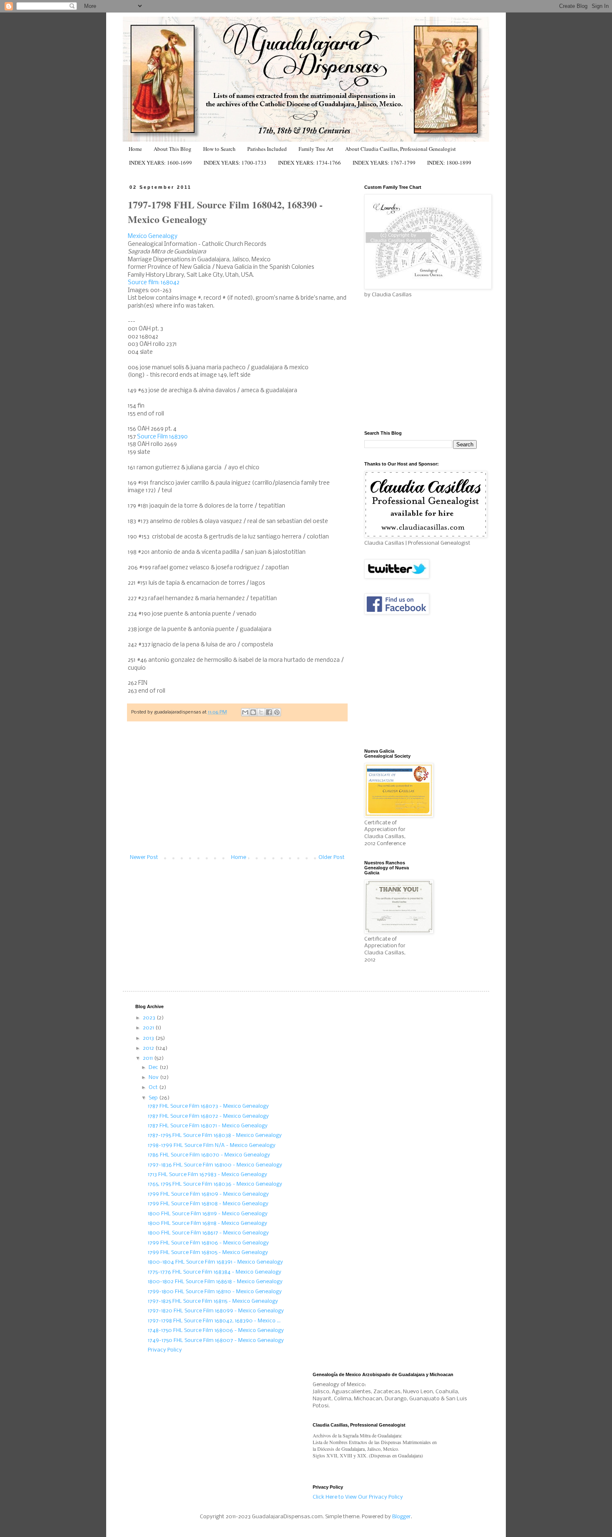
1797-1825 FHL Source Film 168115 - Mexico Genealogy (213, 1301)
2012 (149, 1048)
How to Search (219, 149)
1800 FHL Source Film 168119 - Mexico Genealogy (208, 1214)
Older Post (331, 857)
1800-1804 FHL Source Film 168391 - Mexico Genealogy (215, 1262)
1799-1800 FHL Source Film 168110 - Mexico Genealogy (215, 1291)
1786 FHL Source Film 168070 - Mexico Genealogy (209, 1155)
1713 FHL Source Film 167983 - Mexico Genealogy (207, 1174)
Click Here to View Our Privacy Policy (358, 1497)
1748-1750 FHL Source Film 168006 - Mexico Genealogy (216, 1330)
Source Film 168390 (162, 437)
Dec (154, 1067)
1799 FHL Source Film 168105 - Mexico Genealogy (208, 1252)
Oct (154, 1087)
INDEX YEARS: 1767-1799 (384, 162)
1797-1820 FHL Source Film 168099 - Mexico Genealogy (216, 1311)
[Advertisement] (237, 792)
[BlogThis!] (253, 712)
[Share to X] (261, 712)
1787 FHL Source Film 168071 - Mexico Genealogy (208, 1126)
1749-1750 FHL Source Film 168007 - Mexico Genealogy (216, 1340)
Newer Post (144, 857)
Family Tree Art (316, 149)
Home (135, 149)
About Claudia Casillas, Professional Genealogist (400, 149)
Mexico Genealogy (152, 236)
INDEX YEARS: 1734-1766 (309, 162)
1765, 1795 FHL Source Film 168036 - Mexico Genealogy (215, 1184)
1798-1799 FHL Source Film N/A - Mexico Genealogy (212, 1145)
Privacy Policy (165, 1350)
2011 (148, 1058)
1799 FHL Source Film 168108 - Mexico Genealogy (208, 1204)
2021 (149, 1028)
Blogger (401, 1516)
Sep (154, 1098)
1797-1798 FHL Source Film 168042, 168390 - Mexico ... (214, 1321)
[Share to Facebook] (269, 712)
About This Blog (173, 149)
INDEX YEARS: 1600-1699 (160, 162)
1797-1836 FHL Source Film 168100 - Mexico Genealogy (215, 1165)
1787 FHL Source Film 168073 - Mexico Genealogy (208, 1106)
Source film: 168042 (153, 283)
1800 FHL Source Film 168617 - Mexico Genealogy (208, 1233)
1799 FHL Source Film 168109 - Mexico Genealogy (208, 1194)
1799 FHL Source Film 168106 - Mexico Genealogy (208, 1243)
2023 (150, 1018)
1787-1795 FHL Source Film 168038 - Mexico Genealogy (215, 1135)
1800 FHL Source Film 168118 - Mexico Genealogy (207, 1223)
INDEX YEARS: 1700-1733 (235, 162)
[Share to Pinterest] (277, 712)
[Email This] (245, 712)
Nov (154, 1077)
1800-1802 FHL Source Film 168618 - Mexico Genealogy (215, 1281)
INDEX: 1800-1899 (449, 162)
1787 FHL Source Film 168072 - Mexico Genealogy (208, 1116)
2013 (149, 1038)
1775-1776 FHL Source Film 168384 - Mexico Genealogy (214, 1272)
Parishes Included (267, 149)
